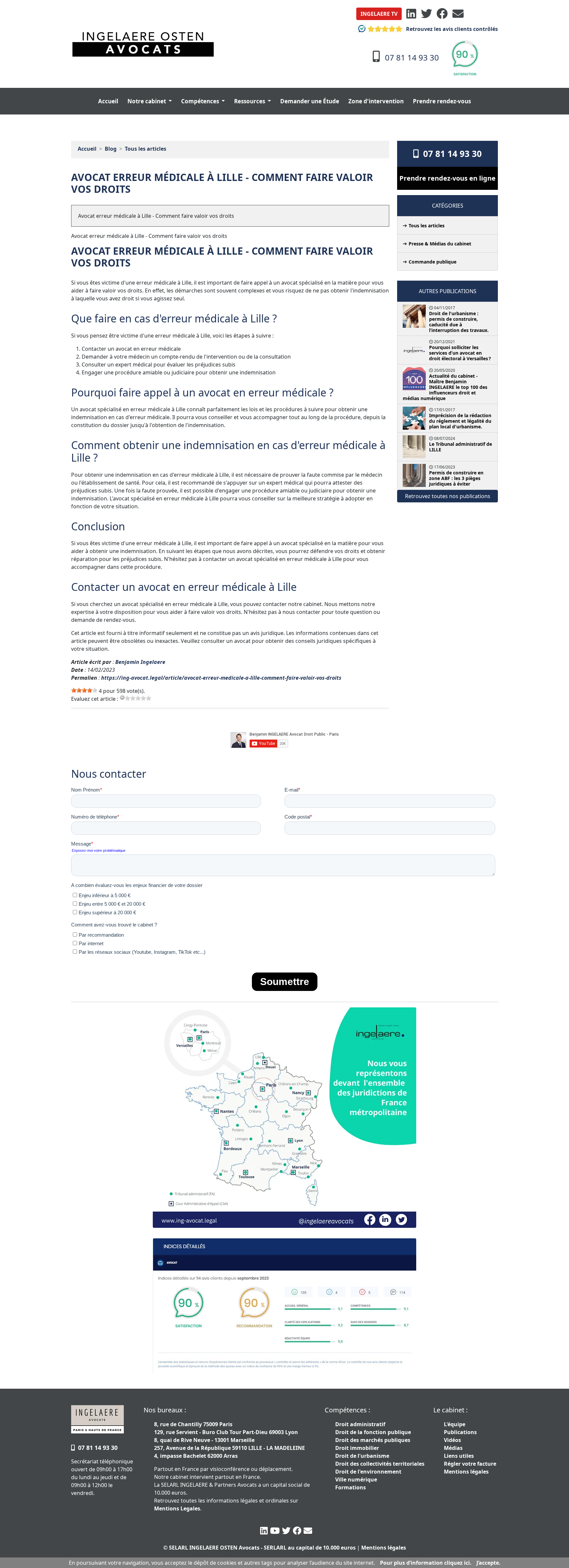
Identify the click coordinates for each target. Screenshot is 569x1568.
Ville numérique (356, 1479)
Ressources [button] (250, 101)
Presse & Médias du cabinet (440, 243)
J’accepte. (488, 1562)
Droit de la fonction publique (373, 1432)
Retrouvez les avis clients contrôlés (451, 29)
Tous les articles (145, 148)
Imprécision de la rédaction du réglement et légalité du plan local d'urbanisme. (460, 421)
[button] (379, 14)
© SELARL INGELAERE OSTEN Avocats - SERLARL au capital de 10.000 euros (259, 1547)
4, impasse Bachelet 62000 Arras (196, 1455)
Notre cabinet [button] (147, 101)
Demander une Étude (309, 101)
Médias (453, 1448)
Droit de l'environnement (368, 1471)
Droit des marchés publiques (372, 1440)
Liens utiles (459, 1455)
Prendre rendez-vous (442, 101)
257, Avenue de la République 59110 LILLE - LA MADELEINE (229, 1448)
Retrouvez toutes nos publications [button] (447, 496)
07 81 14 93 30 (450, 154)
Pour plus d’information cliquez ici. (426, 1562)
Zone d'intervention (376, 101)
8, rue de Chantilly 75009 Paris (193, 1424)
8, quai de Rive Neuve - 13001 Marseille (204, 1440)
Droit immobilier (357, 1448)
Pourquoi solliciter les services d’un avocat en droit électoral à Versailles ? (460, 353)
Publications (460, 1432)
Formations (350, 1487)
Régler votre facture (470, 1463)
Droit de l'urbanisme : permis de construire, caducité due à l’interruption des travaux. (459, 321)
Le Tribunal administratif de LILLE (460, 447)
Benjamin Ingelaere (140, 662)
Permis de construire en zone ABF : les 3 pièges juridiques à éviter (456, 478)
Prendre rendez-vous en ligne (447, 178)
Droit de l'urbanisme (362, 1455)
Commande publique (432, 262)
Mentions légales (466, 1471)
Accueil (108, 101)
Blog (111, 148)
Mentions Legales (177, 1508)
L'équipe (454, 1424)
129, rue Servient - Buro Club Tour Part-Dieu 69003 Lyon (226, 1432)
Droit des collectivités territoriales (379, 1463)
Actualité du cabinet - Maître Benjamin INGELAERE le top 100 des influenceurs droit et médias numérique (445, 387)
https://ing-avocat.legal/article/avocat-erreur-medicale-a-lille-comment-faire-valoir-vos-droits (221, 677)
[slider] (84, 690)
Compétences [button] (200, 101)
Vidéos (452, 1440)
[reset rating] (122, 697)
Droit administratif (360, 1424)
